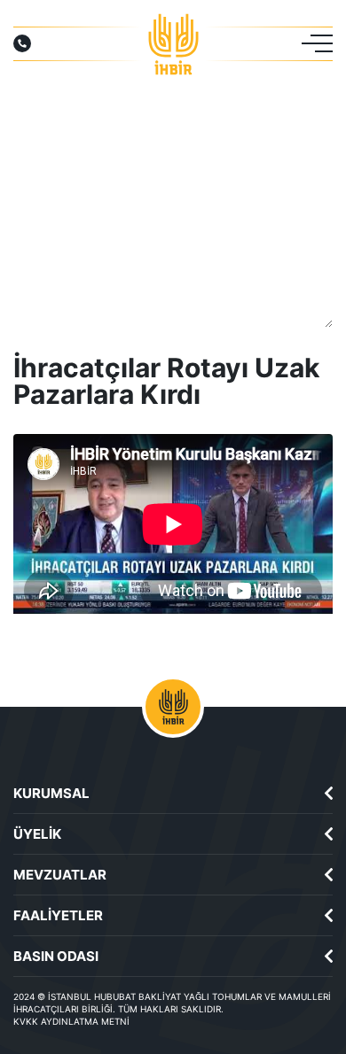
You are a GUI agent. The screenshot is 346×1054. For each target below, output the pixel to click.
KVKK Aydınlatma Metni (71, 1021)
